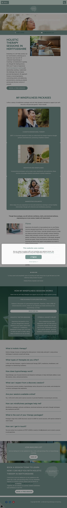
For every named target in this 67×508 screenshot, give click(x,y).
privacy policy (50, 252)
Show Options (33, 261)
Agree (34, 257)
